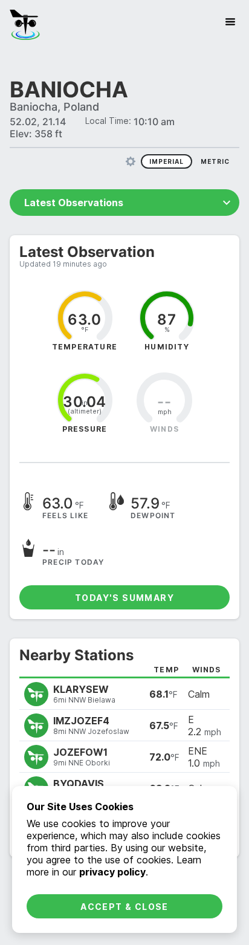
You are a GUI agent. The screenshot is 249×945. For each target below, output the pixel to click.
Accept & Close (124, 906)
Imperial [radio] (166, 161)
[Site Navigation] (230, 22)
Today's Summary (124, 598)
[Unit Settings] (130, 161)
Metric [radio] (215, 161)
